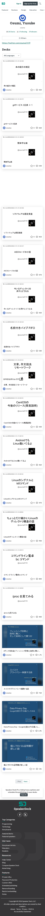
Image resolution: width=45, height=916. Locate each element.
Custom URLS (7, 883)
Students (5, 851)
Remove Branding (8, 888)
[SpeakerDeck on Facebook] (20, 814)
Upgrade (24, 795)
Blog (4, 862)
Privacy (24, 909)
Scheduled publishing (9, 885)
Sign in (18, 4)
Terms (18, 909)
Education (33, 10)
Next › (26, 781)
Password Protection (9, 880)
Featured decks (7, 834)
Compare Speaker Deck (10, 865)
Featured (5, 10)
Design (23, 10)
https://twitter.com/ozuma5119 (16, 43)
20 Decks (11, 32)
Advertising (6, 868)
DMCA (31, 909)
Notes (4, 894)
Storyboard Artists (9, 845)
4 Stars (23, 38)
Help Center (6, 860)
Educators (5, 848)
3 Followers (33, 32)
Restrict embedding (9, 891)
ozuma (8, 90)
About (12, 909)
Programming (7, 824)
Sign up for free (30, 4)
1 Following (23, 32)
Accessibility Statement (22, 911)
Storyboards (6, 829)
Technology (6, 827)
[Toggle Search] (40, 3)
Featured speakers (8, 836)
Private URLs (7, 877)
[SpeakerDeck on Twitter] (25, 814)
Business (14, 10)
